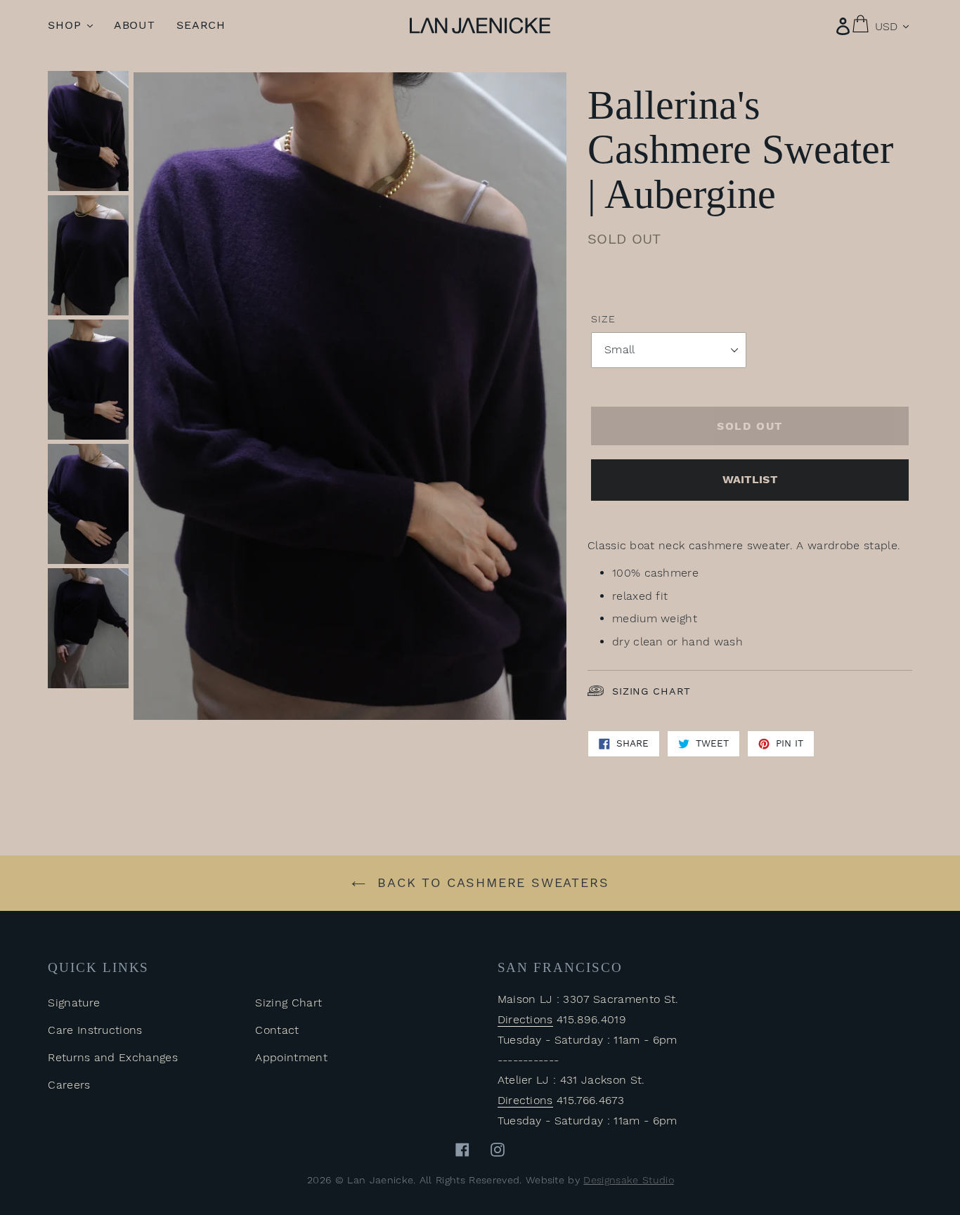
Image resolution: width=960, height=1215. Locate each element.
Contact (277, 1030)
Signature (74, 1002)
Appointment (291, 1057)
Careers (69, 1084)
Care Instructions (95, 1030)
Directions (525, 1019)
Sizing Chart (651, 691)
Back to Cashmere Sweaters (490, 882)
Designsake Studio (628, 1180)
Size (603, 318)
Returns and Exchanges (113, 1057)
